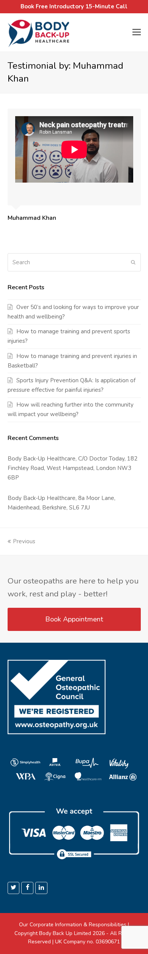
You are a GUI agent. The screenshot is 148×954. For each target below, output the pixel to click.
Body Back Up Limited (65, 933)
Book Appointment (74, 619)
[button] (136, 32)
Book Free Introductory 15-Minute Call (74, 6)
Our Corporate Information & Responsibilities (72, 924)
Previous (24, 541)
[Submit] (133, 262)
